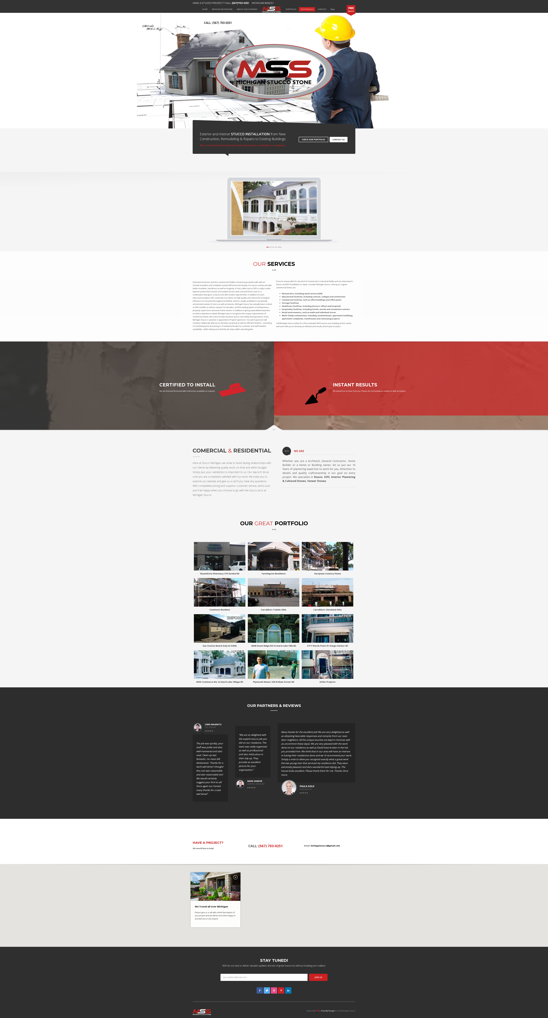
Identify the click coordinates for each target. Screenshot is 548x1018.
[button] (274, 903)
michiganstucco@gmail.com (325, 845)
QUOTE (351, 9)
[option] (274, 208)
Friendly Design (328, 1010)
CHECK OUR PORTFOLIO (313, 139)
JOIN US (318, 977)
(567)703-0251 (240, 3)
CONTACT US (339, 139)
